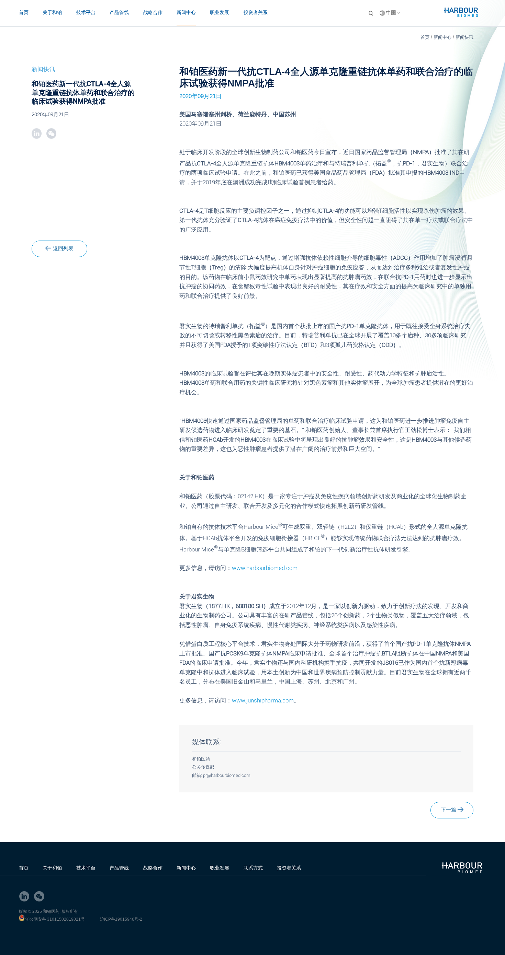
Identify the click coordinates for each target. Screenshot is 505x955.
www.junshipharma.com (263, 700)
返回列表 (63, 248)
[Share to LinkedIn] (37, 133)
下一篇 (448, 810)
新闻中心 (186, 12)
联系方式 (253, 868)
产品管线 (119, 12)
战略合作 (152, 12)
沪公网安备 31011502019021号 (55, 919)
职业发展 (219, 12)
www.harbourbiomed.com (265, 568)
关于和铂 (52, 12)
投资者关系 (256, 12)
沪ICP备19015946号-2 (121, 919)
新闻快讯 (464, 37)
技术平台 (86, 12)
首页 (24, 12)
